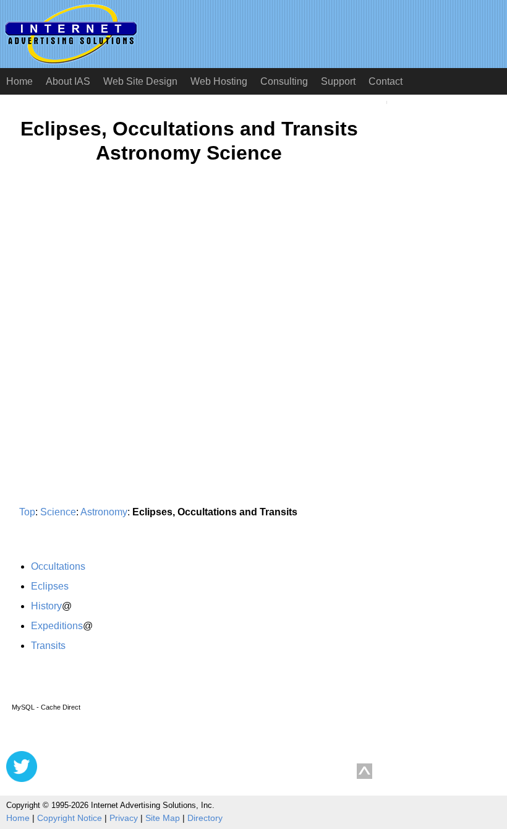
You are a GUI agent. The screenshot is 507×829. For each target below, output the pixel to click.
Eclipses (50, 586)
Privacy (123, 818)
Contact (386, 81)
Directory (205, 818)
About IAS (68, 81)
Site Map (162, 818)
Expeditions (57, 626)
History (46, 606)
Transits (48, 645)
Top (27, 512)
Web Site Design (140, 81)
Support (338, 81)
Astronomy (103, 512)
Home (19, 81)
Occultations (58, 566)
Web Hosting (218, 81)
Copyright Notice (69, 818)
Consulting (284, 81)
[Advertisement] (110, 294)
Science (58, 512)
